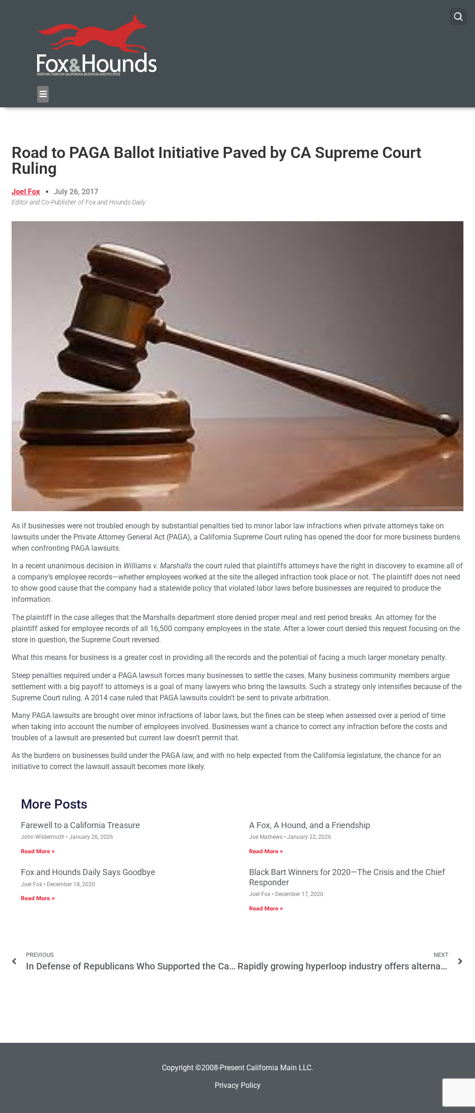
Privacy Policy (238, 1085)
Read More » (38, 851)
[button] (43, 94)
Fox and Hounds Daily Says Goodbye (88, 872)
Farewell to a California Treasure (80, 825)
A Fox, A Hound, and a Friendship (309, 825)
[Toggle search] (458, 16)
